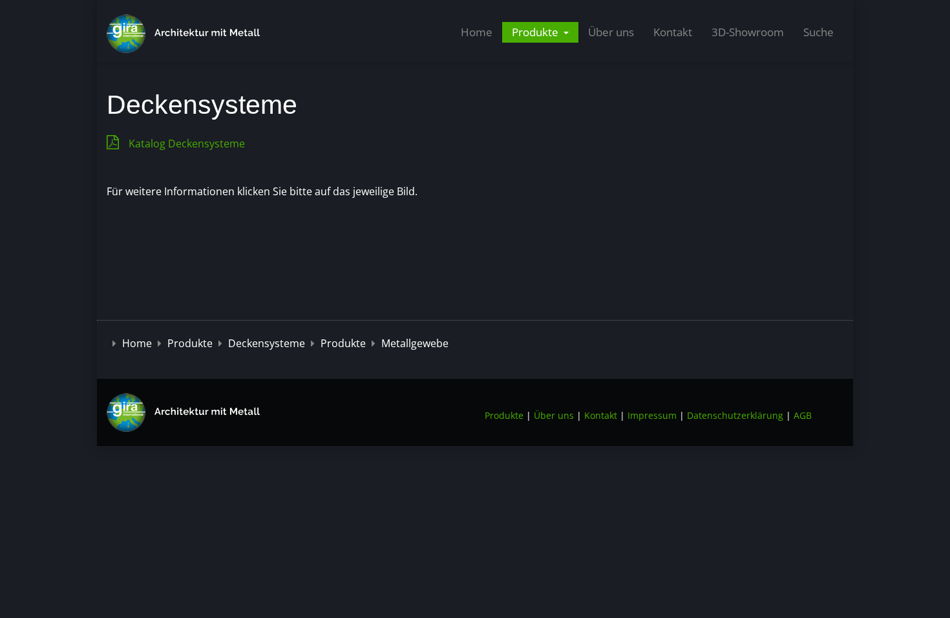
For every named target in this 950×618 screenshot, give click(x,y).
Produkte (536, 32)
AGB (803, 415)
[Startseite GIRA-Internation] (184, 411)
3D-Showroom (748, 32)
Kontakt (672, 32)
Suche (818, 32)
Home (476, 32)
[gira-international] (184, 33)
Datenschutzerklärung (735, 415)
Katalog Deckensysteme (187, 143)
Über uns (611, 32)
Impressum (652, 415)
